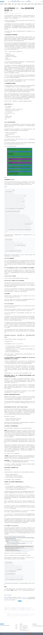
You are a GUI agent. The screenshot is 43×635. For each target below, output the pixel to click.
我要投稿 (16, 625)
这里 (7, 555)
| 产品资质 (40, 633)
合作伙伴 (16, 626)
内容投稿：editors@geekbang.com (24, 625)
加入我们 (16, 627)
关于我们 (16, 624)
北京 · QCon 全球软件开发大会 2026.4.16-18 (37, 625)
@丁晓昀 (10, 598)
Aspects (7, 508)
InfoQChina (20, 598)
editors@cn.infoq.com (23, 597)
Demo (22, 510)
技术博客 (28, 254)
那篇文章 (20, 522)
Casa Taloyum (19, 590)
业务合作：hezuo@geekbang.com (24, 626)
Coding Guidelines (25, 139)
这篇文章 (12, 339)
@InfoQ (7, 598)
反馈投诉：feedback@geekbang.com (24, 627)
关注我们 (16, 628)
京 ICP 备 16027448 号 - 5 (27, 633)
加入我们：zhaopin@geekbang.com (24, 628)
